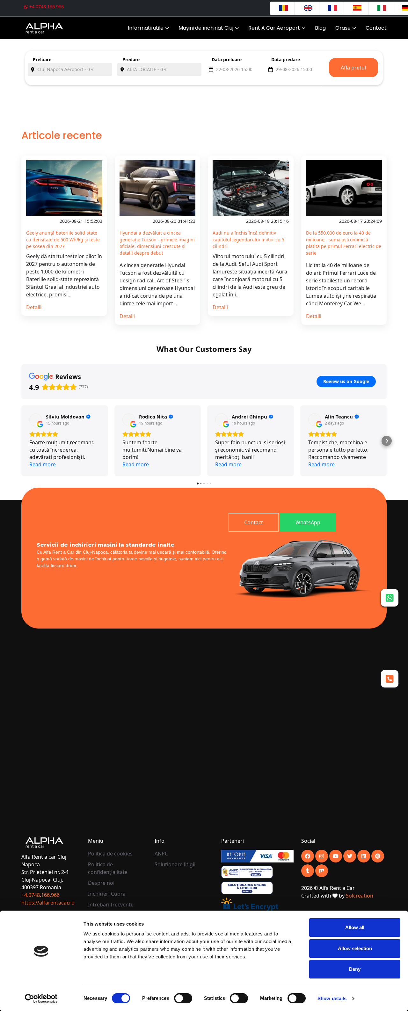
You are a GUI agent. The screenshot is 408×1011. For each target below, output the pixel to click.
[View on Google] (35, 419)
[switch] (183, 998)
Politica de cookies (110, 853)
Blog (320, 28)
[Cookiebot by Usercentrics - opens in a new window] (41, 998)
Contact (376, 28)
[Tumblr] (307, 870)
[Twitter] (349, 856)
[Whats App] (390, 598)
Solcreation (359, 895)
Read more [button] (42, 464)
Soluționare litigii (175, 864)
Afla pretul (353, 67)
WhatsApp (307, 522)
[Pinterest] (377, 856)
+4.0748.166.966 (46, 7)
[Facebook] (307, 856)
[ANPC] (247, 871)
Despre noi (101, 882)
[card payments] (257, 855)
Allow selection (355, 948)
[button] (21, 441)
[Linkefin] (363, 856)
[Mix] (321, 870)
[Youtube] (321, 856)
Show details (331, 998)
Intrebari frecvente (111, 904)
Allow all (354, 927)
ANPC (161, 853)
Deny (355, 969)
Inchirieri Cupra (107, 893)
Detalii (33, 307)
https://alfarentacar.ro (48, 902)
